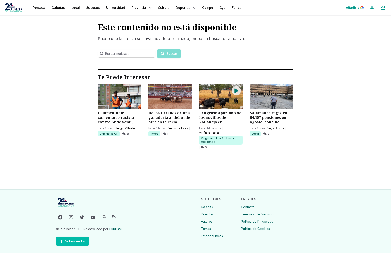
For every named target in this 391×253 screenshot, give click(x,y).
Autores (206, 221)
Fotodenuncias (212, 236)
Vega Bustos (275, 128)
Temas (206, 229)
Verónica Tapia (178, 128)
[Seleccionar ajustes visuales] (372, 7)
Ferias (236, 8)
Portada (39, 8)
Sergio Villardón (125, 128)
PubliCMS (116, 229)
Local (256, 133)
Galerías (58, 8)
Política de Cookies (255, 229)
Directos (207, 214)
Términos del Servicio (257, 214)
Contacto (248, 207)
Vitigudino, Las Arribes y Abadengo (217, 139)
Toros (155, 133)
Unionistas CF (108, 133)
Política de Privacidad (257, 221)
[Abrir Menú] (382, 7)
